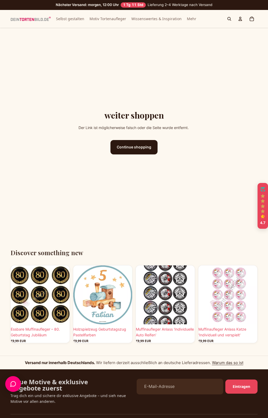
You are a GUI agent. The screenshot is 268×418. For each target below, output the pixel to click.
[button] (263, 206)
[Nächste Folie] (64, 294)
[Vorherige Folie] (16, 294)
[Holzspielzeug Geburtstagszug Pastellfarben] (102, 294)
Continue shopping (134, 147)
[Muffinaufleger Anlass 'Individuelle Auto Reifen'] (165, 294)
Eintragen (241, 386)
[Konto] (240, 19)
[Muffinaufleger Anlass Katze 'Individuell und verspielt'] (227, 294)
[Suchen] (229, 19)
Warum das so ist (227, 362)
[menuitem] (191, 19)
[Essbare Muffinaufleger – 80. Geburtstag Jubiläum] (40, 294)
